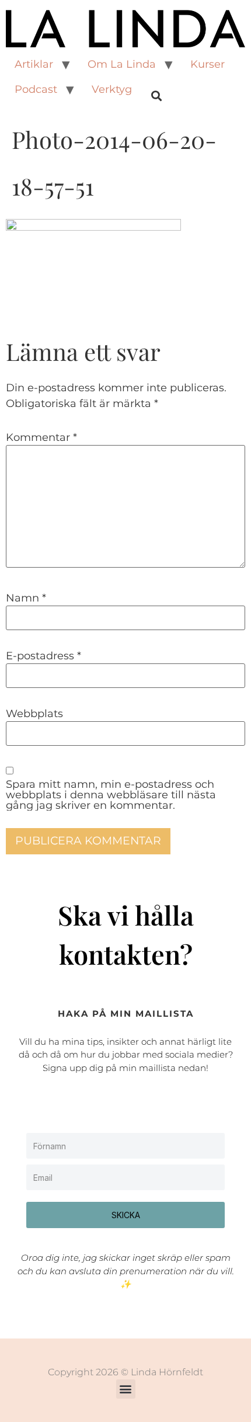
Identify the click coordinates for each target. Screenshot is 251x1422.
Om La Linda (122, 64)
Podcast (36, 89)
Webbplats (34, 713)
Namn (26, 598)
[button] (125, 1389)
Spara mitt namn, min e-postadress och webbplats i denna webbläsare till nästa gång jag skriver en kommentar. (111, 795)
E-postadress (43, 656)
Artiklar (34, 64)
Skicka (125, 1215)
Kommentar (41, 437)
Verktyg (112, 89)
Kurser (207, 64)
